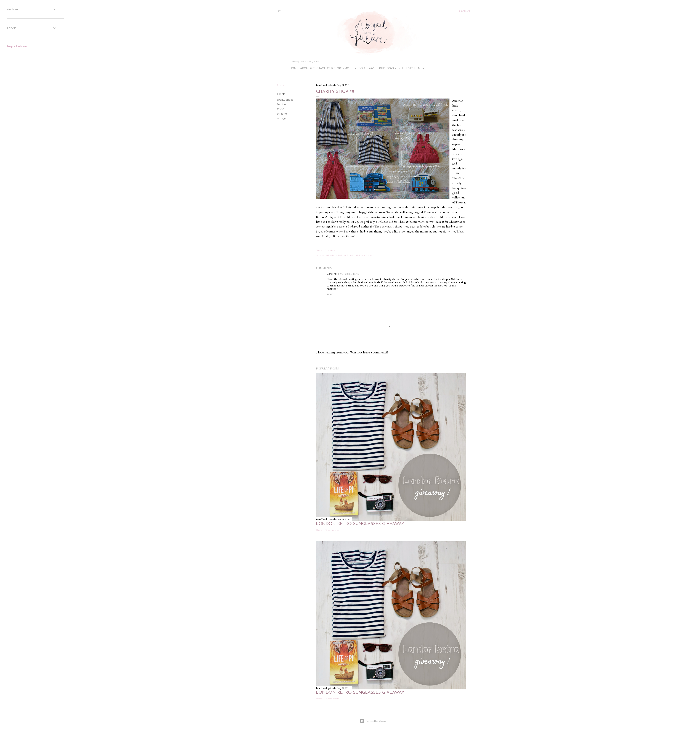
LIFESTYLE (409, 68)
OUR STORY (335, 68)
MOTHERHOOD (355, 68)
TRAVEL (372, 68)
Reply (330, 294)
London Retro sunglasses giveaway (360, 524)
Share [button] (280, 85)
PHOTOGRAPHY (389, 68)
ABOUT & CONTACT (312, 68)
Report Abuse (17, 46)
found (280, 109)
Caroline (332, 273)
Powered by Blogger (376, 721)
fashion (281, 104)
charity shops (285, 99)
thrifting (282, 113)
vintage (281, 118)
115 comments (332, 530)
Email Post (330, 250)
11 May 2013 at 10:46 (348, 274)
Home (294, 68)
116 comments (332, 698)
